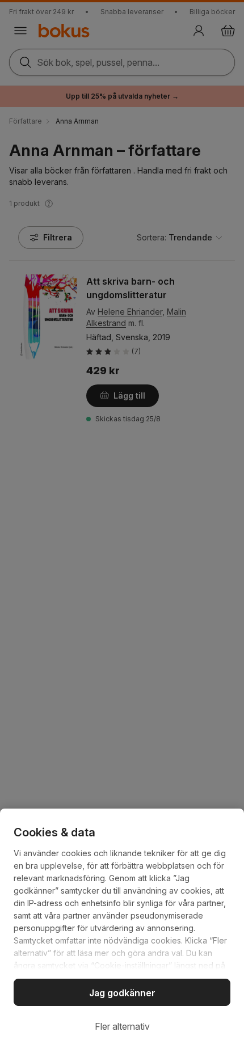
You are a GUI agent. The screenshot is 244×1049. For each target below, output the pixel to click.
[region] (122, 929)
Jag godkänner (122, 993)
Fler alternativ (122, 1026)
